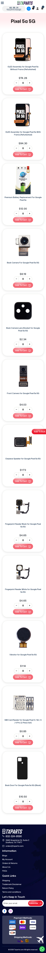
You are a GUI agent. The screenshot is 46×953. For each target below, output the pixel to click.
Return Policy (8, 888)
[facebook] (4, 911)
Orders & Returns (9, 863)
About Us (6, 867)
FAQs (4, 871)
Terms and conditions (11, 892)
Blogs (4, 855)
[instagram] (10, 911)
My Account (7, 859)
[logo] (25, 3)
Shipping (6, 880)
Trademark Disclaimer (11, 884)
